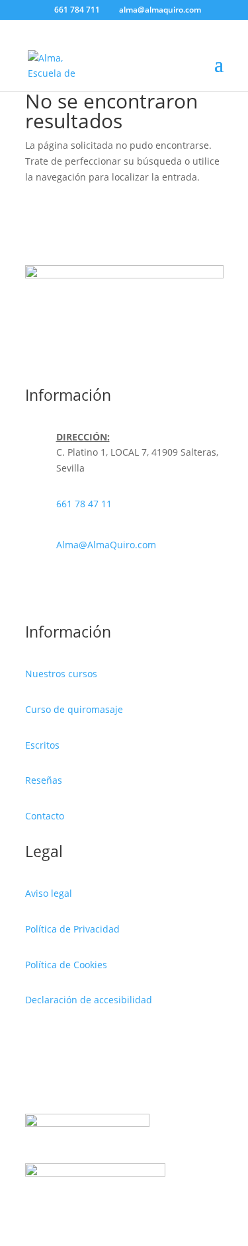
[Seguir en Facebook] (84, 588)
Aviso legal (48, 893)
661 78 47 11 (84, 503)
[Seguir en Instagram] (111, 588)
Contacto (44, 816)
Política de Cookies (66, 964)
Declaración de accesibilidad (88, 999)
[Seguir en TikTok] (164, 588)
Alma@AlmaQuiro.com (106, 544)
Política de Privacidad (72, 929)
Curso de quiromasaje (74, 709)
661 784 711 (77, 9)
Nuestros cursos (61, 673)
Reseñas (43, 780)
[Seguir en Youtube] (137, 588)
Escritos (42, 745)
